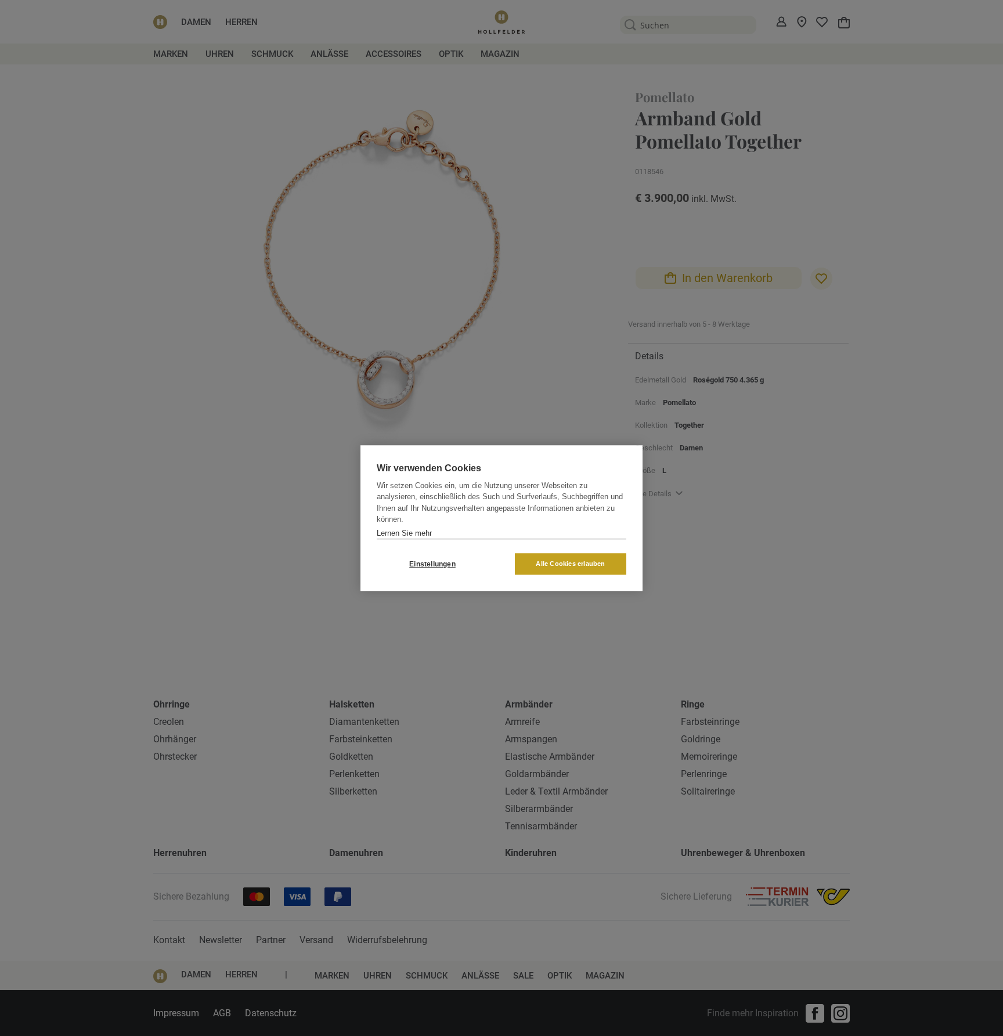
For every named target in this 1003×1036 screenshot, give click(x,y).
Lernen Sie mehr (404, 533)
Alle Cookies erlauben (570, 563)
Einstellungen (432, 564)
